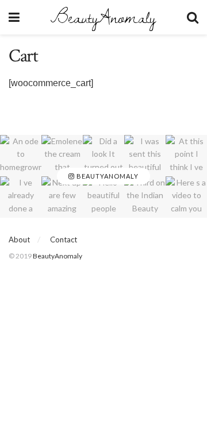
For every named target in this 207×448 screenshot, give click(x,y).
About (19, 239)
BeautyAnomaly (103, 17)
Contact (63, 239)
